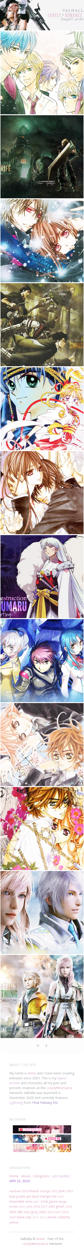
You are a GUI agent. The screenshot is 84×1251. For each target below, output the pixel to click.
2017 (44, 1206)
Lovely (51, 1088)
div (20, 1211)
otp (28, 1217)
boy (12, 1196)
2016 (65, 1212)
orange (45, 1191)
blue (35, 1196)
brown (13, 1206)
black (21, 1217)
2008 (44, 1201)
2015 (54, 1191)
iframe (34, 1191)
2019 (22, 1206)
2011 (58, 1212)
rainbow (15, 1191)
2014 (36, 1207)
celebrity (63, 1217)
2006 (42, 1212)
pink (62, 1191)
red (54, 1196)
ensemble (16, 1201)
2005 (13, 1212)
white (29, 1202)
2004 (29, 1206)
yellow (13, 1222)
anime (51, 1217)
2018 (25, 1191)
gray (34, 1212)
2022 (60, 1196)
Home (14, 1176)
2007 (69, 1191)
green (60, 1206)
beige (63, 1201)
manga (45, 1196)
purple (20, 1196)
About (25, 1176)
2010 (50, 1212)
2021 (36, 1201)
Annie (32, 1073)
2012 (43, 1217)
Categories (41, 1176)
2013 (35, 1217)
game (53, 1201)
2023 (12, 1217)
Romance (65, 1088)
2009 (51, 1207)
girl (28, 1196)
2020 (27, 1212)
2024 (68, 1206)
